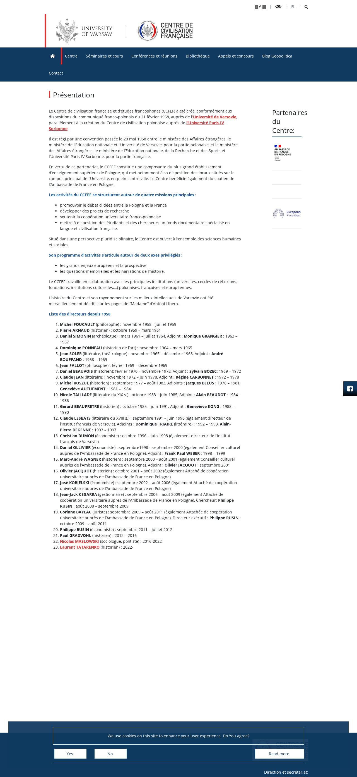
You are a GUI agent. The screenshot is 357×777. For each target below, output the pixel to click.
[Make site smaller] (264, 7)
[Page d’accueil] (53, 55)
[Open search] (304, 7)
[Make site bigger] (256, 7)
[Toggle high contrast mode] (278, 7)
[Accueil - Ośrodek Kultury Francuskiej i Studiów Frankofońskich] (165, 30)
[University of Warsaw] (85, 30)
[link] (286, 213)
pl (293, 6)
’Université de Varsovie (214, 116)
